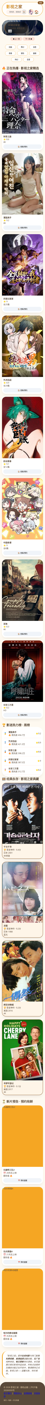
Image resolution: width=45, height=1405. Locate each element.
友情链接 (28, 1393)
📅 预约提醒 (22, 1180)
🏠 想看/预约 (22, 147)
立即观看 (11, 31)
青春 (10, 53)
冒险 (22, 53)
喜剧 (34, 53)
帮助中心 (18, 1393)
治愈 (34, 47)
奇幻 (22, 47)
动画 (10, 47)
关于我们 (8, 1393)
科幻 (16, 60)
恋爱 (28, 60)
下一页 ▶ (28, 39)
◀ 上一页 (16, 39)
